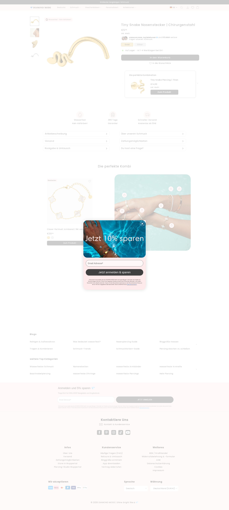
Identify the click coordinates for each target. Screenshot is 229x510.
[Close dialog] (142, 224)
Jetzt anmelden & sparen (115, 272)
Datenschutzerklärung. (132, 284)
